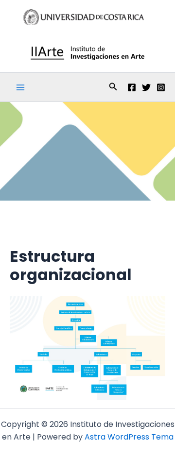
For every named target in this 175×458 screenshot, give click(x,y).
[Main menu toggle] (20, 87)
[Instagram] (161, 87)
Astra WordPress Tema (129, 436)
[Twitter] (146, 87)
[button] (113, 87)
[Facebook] (131, 87)
